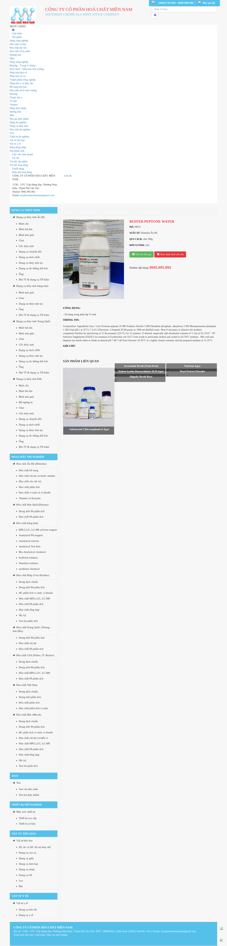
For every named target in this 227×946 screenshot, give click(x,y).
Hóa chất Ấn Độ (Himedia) (31, 463)
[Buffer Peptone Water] (93, 259)
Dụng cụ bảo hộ (28, 909)
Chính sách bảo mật (23, 935)
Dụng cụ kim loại (28, 863)
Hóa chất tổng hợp (29, 609)
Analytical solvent (29, 541)
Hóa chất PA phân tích (31, 516)
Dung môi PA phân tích (32, 511)
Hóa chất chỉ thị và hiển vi (33, 738)
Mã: (131, 226)
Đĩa (21, 886)
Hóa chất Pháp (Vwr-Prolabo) (32, 575)
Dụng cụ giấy (26, 858)
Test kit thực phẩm (29, 794)
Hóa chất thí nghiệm (28, 456)
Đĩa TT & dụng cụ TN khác (34, 279)
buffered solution (28, 557)
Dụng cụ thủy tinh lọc (31, 262)
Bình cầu (24, 223)
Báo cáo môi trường (57, 935)
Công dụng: (72, 308)
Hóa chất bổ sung (28, 470)
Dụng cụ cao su (27, 852)
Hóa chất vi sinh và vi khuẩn (35, 492)
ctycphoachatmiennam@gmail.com (36, 195)
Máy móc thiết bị (25, 811)
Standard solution (28, 563)
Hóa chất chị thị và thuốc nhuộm (37, 475)
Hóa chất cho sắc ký (30, 481)
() (209, 3)
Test (15, 775)
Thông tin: (71, 319)
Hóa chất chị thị (27, 643)
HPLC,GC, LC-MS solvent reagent (38, 529)
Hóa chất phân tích (29, 487)
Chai (21, 240)
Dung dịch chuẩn (28, 581)
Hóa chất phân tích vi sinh (33, 708)
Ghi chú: (69, 345)
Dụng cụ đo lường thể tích (33, 268)
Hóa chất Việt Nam (26, 685)
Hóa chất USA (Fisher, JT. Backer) (35, 655)
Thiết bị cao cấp (28, 818)
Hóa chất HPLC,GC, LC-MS (34, 598)
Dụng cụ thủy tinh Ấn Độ (30, 217)
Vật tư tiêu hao (24, 833)
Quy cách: (135, 239)
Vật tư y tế (20, 896)
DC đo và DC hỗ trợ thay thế (35, 847)
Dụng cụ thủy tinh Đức (29, 379)
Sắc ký (22, 615)
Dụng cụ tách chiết (29, 257)
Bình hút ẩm (25, 229)
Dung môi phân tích (30, 697)
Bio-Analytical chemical (32, 552)
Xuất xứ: (134, 233)
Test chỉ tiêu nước (28, 789)
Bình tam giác (26, 234)
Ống (21, 274)
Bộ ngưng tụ (26, 402)
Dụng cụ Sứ (25, 875)
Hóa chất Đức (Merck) (28, 714)
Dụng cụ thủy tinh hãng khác (32, 286)
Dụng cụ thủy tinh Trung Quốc (33, 321)
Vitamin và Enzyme (30, 498)
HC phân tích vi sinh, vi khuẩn (36, 592)
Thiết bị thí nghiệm (26, 804)
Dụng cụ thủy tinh (26, 210)
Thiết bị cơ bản (27, 823)
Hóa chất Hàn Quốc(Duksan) (32, 504)
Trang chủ (70, 212)
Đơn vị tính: (137, 245)
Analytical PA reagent (31, 535)
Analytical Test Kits (29, 546)
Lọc (21, 880)
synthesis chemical (29, 568)
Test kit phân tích (28, 621)
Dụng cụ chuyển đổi (30, 251)
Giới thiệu (40, 935)
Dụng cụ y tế (26, 915)
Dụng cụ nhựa (27, 869)
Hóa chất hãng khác (27, 523)
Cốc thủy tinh (26, 246)
